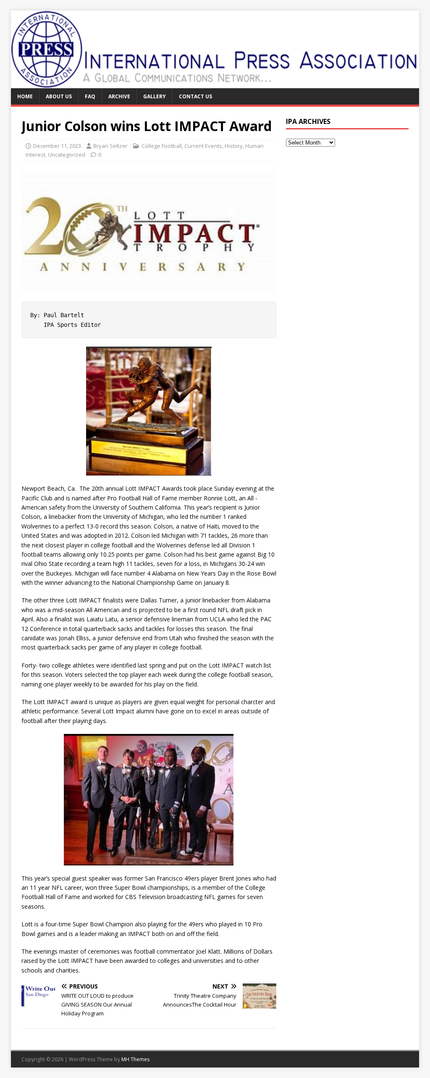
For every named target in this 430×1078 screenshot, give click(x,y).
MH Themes (135, 1059)
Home (25, 96)
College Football (162, 146)
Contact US (195, 96)
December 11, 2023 (57, 146)
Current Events (203, 146)
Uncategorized (66, 154)
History (234, 146)
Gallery (154, 96)
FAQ (90, 96)
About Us (59, 96)
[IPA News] (215, 83)
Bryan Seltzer (110, 146)
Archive (119, 96)
